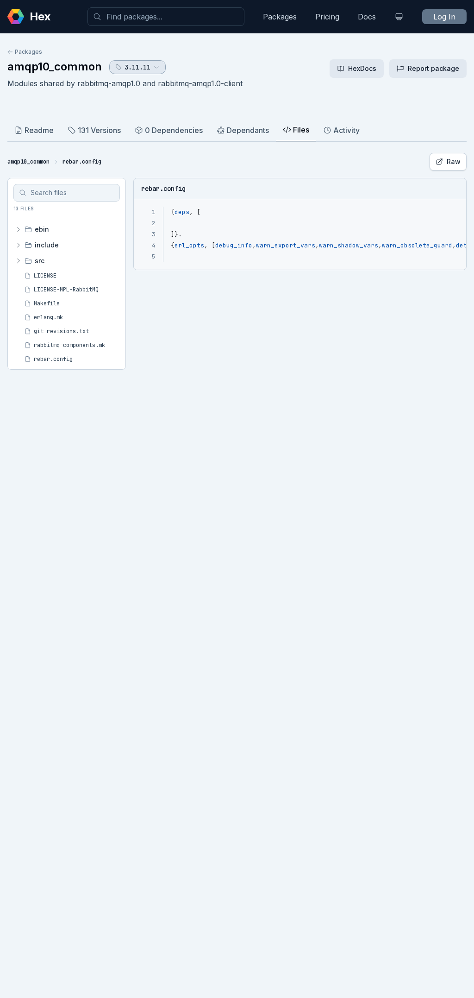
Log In (444, 16)
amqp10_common (54, 66)
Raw (454, 161)
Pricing (327, 16)
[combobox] (165, 16)
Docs (367, 16)
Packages (280, 16)
